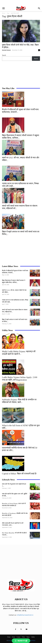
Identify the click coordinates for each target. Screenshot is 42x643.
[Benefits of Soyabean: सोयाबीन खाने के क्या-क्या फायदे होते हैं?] (35, 515)
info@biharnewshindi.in (25, 615)
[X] (21, 629)
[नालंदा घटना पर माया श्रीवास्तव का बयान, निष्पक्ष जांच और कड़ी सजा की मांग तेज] (21, 173)
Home (3, 13)
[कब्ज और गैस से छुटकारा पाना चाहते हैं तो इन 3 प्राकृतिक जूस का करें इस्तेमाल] (35, 486)
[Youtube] (26, 629)
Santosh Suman (6, 50)
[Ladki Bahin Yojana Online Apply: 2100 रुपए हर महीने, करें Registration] (21, 367)
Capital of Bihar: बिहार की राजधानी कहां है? (19, 473)
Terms (28, 637)
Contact (18, 637)
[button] (3, 8)
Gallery (33, 637)
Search (4, 55)
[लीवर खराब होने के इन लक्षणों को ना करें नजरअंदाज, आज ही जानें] (35, 525)
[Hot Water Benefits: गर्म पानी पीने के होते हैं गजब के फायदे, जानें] (35, 535)
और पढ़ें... (24, 611)
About (13, 637)
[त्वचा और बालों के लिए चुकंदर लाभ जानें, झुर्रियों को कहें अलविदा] (35, 496)
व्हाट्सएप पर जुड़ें (22, 641)
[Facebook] (15, 629)
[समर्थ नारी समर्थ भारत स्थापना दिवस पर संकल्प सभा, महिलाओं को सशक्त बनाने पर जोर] (21, 195)
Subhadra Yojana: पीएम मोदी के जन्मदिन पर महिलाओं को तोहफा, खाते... (19, 400)
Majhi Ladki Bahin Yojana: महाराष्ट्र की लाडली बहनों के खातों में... (18, 352)
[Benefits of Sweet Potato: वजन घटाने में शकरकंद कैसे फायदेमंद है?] (35, 506)
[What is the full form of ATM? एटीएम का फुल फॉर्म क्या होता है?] (21, 415)
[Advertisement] (18, 2)
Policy (23, 637)
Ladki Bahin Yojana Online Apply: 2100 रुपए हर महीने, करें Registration (19, 378)
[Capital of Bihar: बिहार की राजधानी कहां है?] (21, 463)
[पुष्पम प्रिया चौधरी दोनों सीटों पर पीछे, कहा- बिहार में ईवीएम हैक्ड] (21, 31)
